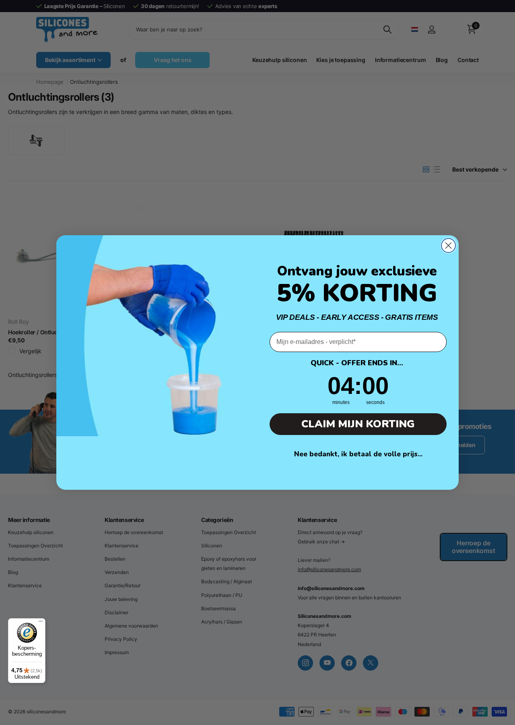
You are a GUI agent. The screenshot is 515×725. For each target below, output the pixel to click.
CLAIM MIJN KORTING (358, 424)
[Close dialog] (448, 245)
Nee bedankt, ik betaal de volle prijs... (358, 454)
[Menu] (40, 623)
